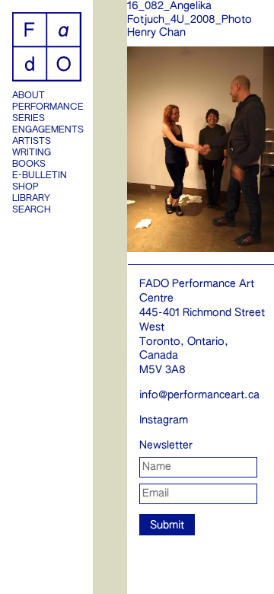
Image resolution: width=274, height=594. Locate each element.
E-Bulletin (39, 175)
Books (29, 164)
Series (28, 118)
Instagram (163, 420)
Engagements (46, 130)
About (28, 96)
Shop (25, 187)
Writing (31, 153)
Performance (46, 107)
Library (31, 198)
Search (31, 210)
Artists (31, 141)
